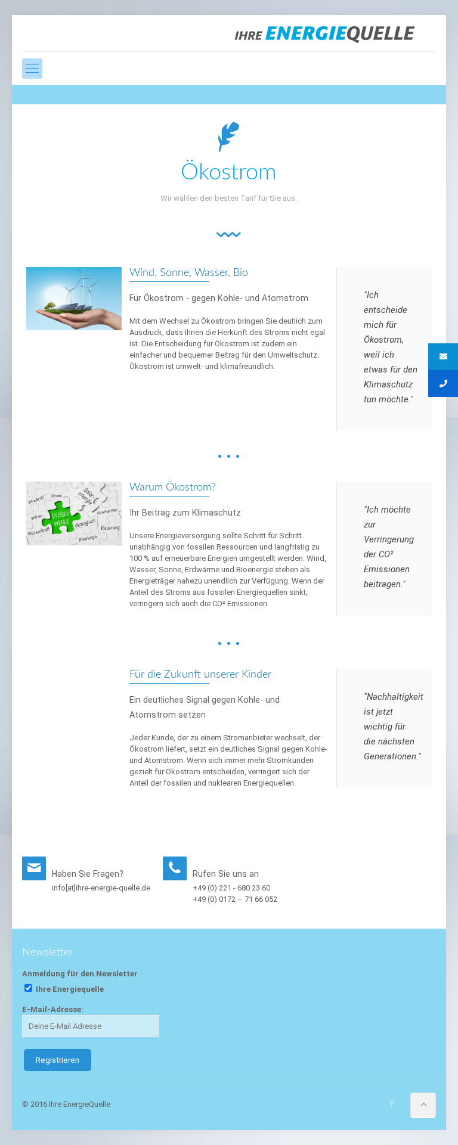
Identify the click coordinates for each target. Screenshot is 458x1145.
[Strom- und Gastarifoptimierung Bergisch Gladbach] (322, 33)
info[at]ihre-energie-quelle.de (101, 887)
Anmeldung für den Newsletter (80, 973)
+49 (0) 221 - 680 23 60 (231, 887)
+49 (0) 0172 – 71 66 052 (235, 899)
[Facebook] (392, 1104)
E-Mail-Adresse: (52, 1009)
